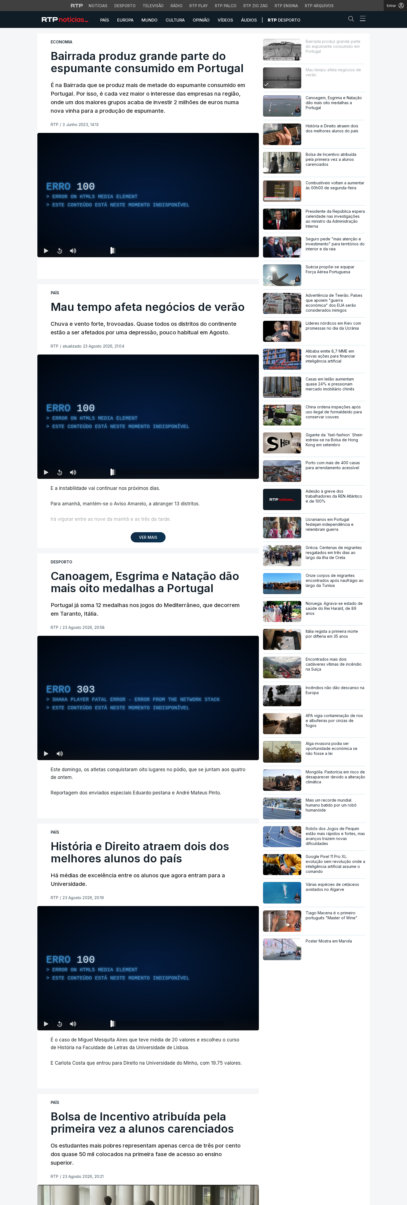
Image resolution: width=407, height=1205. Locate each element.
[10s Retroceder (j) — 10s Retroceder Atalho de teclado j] (59, 250)
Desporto (125, 5)
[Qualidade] (236, 250)
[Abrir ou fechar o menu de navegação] (361, 19)
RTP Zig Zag (255, 5)
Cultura (175, 20)
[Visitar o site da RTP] (77, 5)
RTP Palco (225, 5)
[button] (352, 20)
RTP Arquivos (319, 5)
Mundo (149, 20)
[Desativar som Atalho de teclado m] (72, 250)
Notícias (98, 5)
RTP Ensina (286, 5)
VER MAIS (148, 537)
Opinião (201, 20)
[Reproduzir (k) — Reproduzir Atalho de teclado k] (46, 250)
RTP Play (198, 5)
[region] (148, 195)
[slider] (168, 251)
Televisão (153, 5)
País (104, 20)
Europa (125, 20)
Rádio (176, 5)
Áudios (249, 20)
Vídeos (225, 20)
